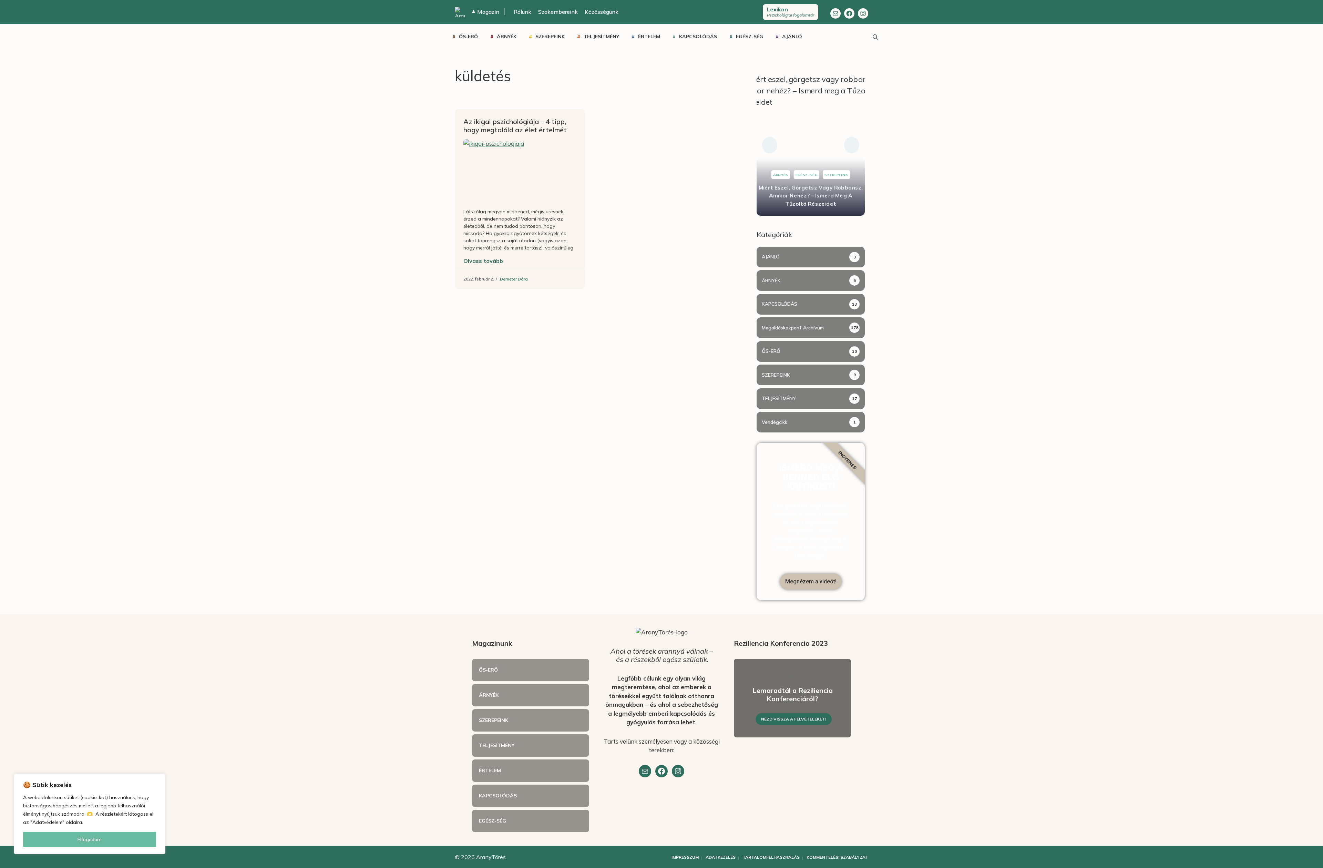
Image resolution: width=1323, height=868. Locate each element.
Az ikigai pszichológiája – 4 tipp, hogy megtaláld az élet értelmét (515, 125)
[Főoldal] (460, 12)
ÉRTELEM (649, 36)
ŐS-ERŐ (468, 36)
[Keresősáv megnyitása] (875, 36)
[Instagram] (863, 13)
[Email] (645, 771)
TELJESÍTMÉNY (601, 36)
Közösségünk (601, 11)
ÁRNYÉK (506, 36)
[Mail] (835, 13)
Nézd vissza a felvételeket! (793, 719)
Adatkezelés (721, 857)
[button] (769, 145)
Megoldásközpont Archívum (793, 328)
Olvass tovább (483, 260)
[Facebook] (849, 13)
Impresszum (685, 857)
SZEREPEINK (550, 36)
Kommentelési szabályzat (837, 857)
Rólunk (522, 11)
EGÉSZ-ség (749, 36)
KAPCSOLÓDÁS (698, 36)
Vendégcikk (774, 422)
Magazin (485, 11)
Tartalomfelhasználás (771, 857)
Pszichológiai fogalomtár (790, 12)
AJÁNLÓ (792, 36)
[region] (89, 814)
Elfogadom (90, 839)
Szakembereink (558, 11)
